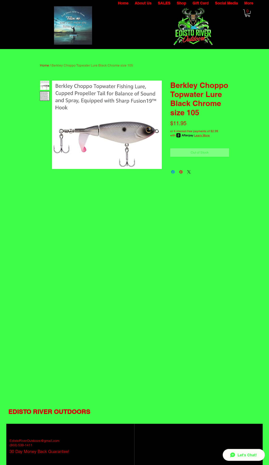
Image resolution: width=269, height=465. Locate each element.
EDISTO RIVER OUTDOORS (49, 411)
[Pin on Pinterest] (180, 171)
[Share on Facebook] (172, 171)
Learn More (202, 135)
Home (44, 65)
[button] (247, 13)
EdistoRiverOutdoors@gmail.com (34, 441)
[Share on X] (188, 171)
